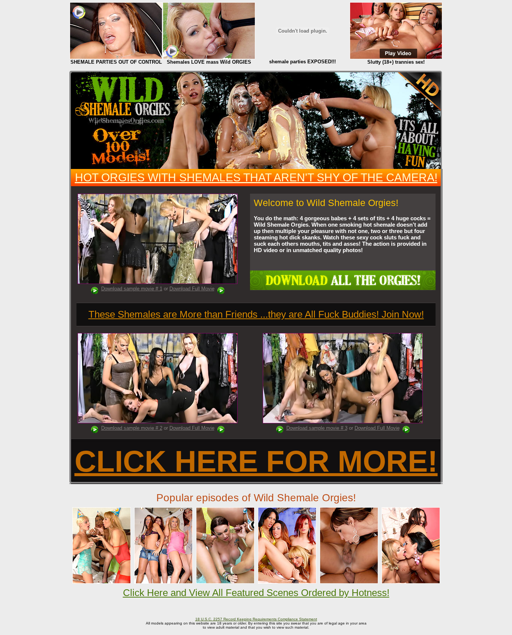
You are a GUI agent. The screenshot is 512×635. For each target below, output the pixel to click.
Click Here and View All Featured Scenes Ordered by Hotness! (256, 592)
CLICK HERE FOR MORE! (256, 461)
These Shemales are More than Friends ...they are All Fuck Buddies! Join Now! (256, 314)
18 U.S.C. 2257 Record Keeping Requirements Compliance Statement (256, 619)
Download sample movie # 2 (131, 428)
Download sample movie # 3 (316, 428)
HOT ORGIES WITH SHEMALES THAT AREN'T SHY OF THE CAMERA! (256, 177)
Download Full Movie (191, 288)
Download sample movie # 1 (131, 288)
